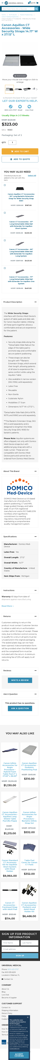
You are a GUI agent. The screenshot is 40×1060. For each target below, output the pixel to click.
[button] (32, 176)
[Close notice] (27, 1017)
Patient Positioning (26, 15)
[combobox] (20, 9)
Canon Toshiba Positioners (10, 17)
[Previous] (3, 89)
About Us (5, 989)
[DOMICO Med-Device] (20, 487)
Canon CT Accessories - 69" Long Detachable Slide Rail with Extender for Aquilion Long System (21, 252)
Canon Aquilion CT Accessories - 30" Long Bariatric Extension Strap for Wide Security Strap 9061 (21, 197)
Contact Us (6, 1008)
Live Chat (5, 995)
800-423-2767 (13, 969)
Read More (7, 606)
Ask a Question (20, 708)
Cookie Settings (14, 1048)
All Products (13, 15)
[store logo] (14, 3)
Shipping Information (10, 1010)
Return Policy (7, 1013)
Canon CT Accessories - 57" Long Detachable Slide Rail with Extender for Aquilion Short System (21, 225)
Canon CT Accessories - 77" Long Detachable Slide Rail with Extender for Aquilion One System (21, 280)
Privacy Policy (14, 1043)
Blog (3, 992)
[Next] (36, 89)
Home (4, 15)
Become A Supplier (9, 998)
